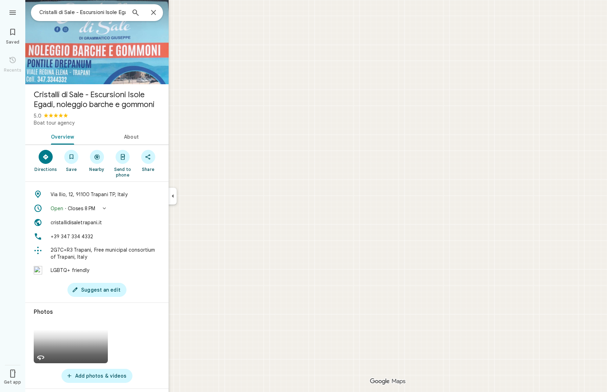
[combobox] (82, 12)
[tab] (61, 136)
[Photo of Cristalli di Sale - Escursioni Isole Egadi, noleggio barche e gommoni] (97, 42)
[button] (97, 208)
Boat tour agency (54, 123)
